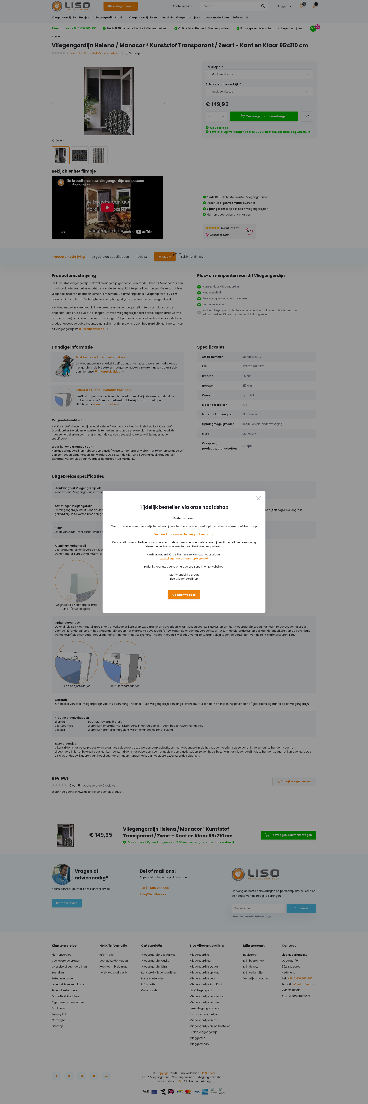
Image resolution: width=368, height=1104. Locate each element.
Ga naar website (184, 595)
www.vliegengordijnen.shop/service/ (184, 558)
